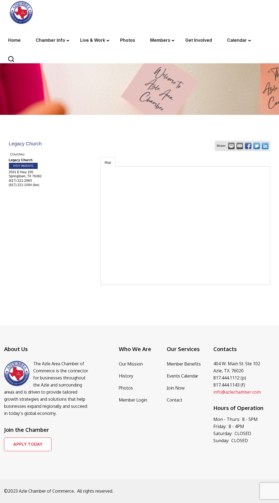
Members (160, 40)
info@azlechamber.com (237, 392)
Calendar (237, 40)
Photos (127, 40)
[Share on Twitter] (256, 146)
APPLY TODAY (28, 444)
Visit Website (23, 165)
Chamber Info (50, 40)
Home (14, 40)
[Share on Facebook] (248, 146)
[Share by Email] (239, 146)
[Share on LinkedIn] (265, 146)
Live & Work (92, 40)
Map (108, 162)
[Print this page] (231, 146)
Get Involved (198, 40)
